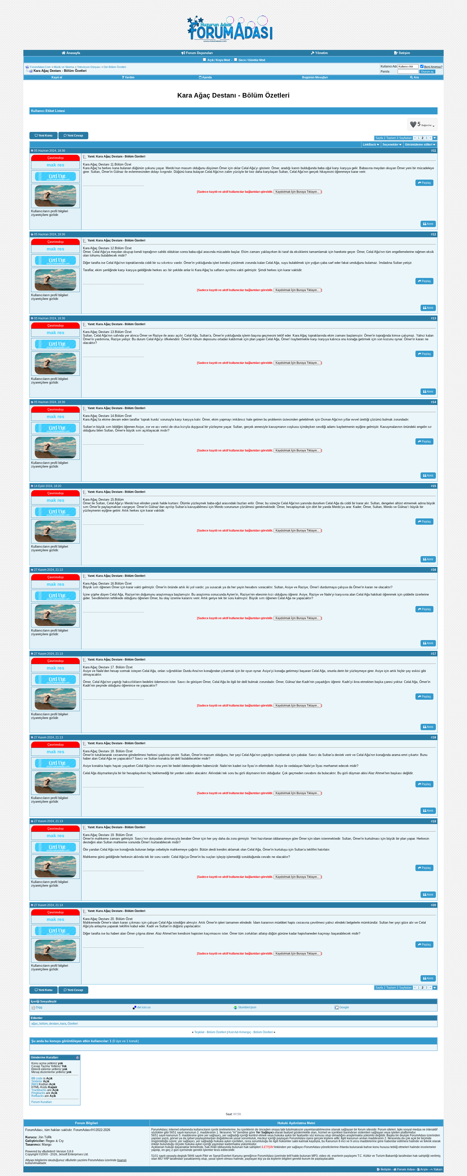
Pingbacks (38, 1093)
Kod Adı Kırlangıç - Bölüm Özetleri (250, 1032)
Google (344, 1007)
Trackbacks (38, 1090)
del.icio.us (144, 1007)
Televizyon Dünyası (88, 66)
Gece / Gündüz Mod (252, 60)
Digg (39, 1007)
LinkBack (369, 144)
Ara (416, 77)
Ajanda (206, 77)
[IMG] (34, 1084)
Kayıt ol (57, 77)
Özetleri (73, 1023)
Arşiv (424, 1169)
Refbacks (37, 1095)
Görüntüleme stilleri (418, 144)
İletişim (385, 1169)
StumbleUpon (247, 1007)
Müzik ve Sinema (64, 66)
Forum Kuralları (41, 1102)
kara (63, 1023)
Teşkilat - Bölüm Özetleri (210, 1032)
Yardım (129, 77)
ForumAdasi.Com (40, 66)
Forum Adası (405, 1169)
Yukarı (437, 1169)
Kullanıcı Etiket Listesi (48, 111)
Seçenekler (390, 144)
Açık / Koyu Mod (218, 60)
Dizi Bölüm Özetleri (115, 66)
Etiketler (37, 1018)
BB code (37, 1078)
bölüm (43, 1023)
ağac (34, 1023)
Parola (385, 71)
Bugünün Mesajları (315, 77)
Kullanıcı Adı (389, 66)
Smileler (36, 1081)
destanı (54, 1023)
